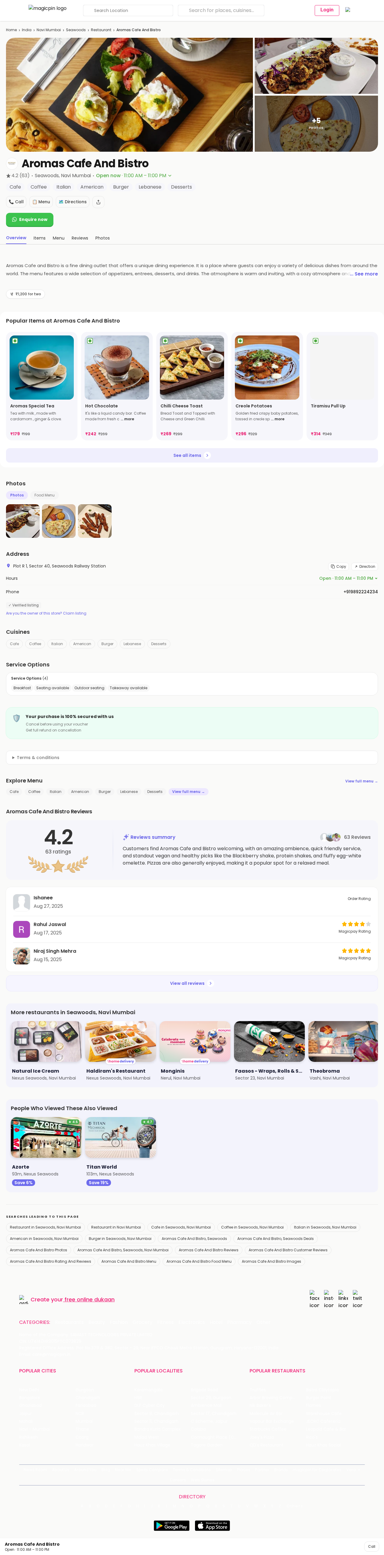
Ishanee (43, 897)
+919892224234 (361, 592)
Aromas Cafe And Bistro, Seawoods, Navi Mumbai (123, 1250)
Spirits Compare (152, 1470)
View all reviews (187, 983)
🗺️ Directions (72, 202)
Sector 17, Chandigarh (213, 1413)
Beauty (96, 1322)
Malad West (146, 1437)
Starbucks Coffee (268, 1429)
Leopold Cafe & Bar (326, 1429)
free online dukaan (89, 1299)
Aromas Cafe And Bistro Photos (38, 1250)
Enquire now (33, 219)
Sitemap (224, 1470)
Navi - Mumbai (34, 1429)
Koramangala (148, 1390)
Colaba (198, 1429)
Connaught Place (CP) (214, 1437)
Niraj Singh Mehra (55, 951)
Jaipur (25, 1413)
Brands (281, 1470)
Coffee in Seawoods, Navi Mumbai (252, 1227)
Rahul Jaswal (50, 924)
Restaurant (101, 29)
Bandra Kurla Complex (157, 1429)
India (27, 29)
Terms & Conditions (192, 1470)
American (82, 643)
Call (371, 1546)
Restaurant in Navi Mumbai (116, 1227)
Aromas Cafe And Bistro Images (271, 1261)
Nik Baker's (260, 1405)
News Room (35, 1470)
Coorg (82, 1437)
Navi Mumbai (49, 29)
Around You (85, 1470)
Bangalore (29, 1398)
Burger (107, 643)
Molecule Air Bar (266, 1413)
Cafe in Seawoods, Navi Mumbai (181, 1227)
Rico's (312, 1437)
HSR (138, 1398)
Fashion (119, 1322)
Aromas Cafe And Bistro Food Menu (199, 1261)
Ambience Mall (206, 1405)
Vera (351, 1470)
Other (263, 1322)
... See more (364, 273)
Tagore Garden (207, 1445)
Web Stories (202, 1480)
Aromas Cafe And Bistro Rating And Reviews (50, 1261)
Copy (341, 566)
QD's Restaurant (267, 1445)
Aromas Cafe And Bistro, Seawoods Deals (275, 1238)
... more (127, 419)
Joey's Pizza (262, 1437)
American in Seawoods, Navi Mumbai (44, 1238)
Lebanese (132, 643)
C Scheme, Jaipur (209, 1421)
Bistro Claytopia (322, 1390)
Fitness (165, 1322)
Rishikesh (28, 1437)
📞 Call (16, 202)
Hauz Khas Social (323, 1445)
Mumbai (84, 1421)
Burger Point (318, 1398)
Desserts (158, 643)
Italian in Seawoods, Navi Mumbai (325, 1227)
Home (11, 29)
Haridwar (85, 1445)
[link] (41, 386)
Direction (367, 566)
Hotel (216, 1322)
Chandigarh (88, 1398)
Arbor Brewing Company (275, 1398)
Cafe (14, 643)
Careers (178, 1480)
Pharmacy (239, 1322)
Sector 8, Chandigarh (156, 1413)
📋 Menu (41, 202)
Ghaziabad (30, 1405)
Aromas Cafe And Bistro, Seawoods (194, 1238)
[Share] (98, 202)
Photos (17, 495)
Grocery (142, 1322)
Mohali (26, 1421)
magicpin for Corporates (317, 1470)
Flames (313, 1405)
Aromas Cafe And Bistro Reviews (208, 1250)
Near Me (123, 1470)
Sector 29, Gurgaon (211, 1398)
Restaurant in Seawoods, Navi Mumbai (45, 1227)
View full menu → (361, 781)
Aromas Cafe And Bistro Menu (128, 1261)
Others (294, 1506)
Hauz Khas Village (152, 1445)
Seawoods (76, 29)
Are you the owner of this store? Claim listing (46, 613)
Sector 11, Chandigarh (156, 1421)
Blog (105, 1470)
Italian (57, 643)
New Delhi (29, 1390)
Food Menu (44, 495)
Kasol (24, 1445)
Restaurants (69, 1322)
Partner (262, 1470)
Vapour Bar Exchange (272, 1421)
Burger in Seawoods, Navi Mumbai (120, 1238)
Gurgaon (85, 1390)
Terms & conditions (38, 758)
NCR (80, 1413)
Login (327, 9)
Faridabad (86, 1405)
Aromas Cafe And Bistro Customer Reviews (288, 1250)
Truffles (258, 1390)
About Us (60, 1470)
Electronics (191, 1322)
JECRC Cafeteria (323, 1421)
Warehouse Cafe (324, 1413)
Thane (82, 1429)
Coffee (35, 643)
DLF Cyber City (149, 1405)
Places (243, 1470)
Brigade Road (204, 1390)
